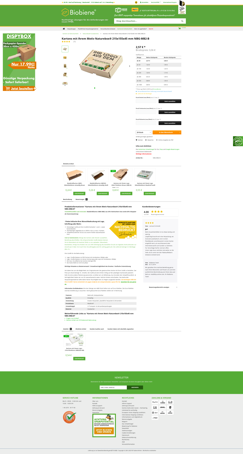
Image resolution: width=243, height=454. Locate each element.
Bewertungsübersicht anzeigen (159, 287)
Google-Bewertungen (172, 149)
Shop (161, 149)
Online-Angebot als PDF (165, 140)
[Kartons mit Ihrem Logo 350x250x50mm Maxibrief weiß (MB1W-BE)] (145, 174)
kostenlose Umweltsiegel (146, 149)
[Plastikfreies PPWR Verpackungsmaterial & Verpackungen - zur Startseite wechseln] (82, 12)
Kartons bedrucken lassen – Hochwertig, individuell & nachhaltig (135, 409)
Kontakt (94, 403)
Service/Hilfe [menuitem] (155, 2)
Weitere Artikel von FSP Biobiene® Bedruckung (81, 320)
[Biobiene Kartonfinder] (121, 10)
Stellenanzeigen (127, 430)
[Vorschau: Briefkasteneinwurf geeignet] (65, 57)
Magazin (124, 421)
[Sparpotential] (104, 425)
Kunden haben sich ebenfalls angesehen (121, 329)
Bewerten (150, 140)
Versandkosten (157, 89)
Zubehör (67, 329)
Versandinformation (128, 444)
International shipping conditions (132, 415)
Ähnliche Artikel (68, 164)
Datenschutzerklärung (129, 437)
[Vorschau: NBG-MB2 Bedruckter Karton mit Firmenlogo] (65, 49)
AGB (123, 442)
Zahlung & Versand (98, 408)
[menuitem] (179, 29)
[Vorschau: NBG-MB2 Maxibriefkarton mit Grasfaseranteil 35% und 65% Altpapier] (65, 83)
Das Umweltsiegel (127, 424)
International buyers (170, 2)
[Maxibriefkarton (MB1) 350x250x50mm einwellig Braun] (74, 174)
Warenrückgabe (97, 410)
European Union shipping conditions (133, 412)
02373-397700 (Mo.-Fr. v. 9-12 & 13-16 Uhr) (158, 11)
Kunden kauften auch (97, 329)
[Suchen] (182, 21)
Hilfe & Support (97, 406)
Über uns (95, 401)
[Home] (64, 29)
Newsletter (95, 412)
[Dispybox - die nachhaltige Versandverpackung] (19, 62)
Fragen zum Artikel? (72, 318)
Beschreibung (67, 199)
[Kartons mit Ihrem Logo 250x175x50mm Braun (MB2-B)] (121, 174)
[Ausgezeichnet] (77, 417)
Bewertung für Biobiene (129, 426)
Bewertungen (81, 199)
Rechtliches (125, 439)
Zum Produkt (79, 193)
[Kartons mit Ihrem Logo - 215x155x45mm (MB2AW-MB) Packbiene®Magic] (74, 340)
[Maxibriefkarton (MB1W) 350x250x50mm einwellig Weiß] (98, 174)
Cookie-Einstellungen (128, 433)
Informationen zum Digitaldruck (132, 417)
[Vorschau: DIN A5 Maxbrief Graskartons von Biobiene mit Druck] (65, 66)
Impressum (125, 435)
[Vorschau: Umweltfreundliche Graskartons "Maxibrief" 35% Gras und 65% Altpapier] (65, 74)
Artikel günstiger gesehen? (144, 137)
